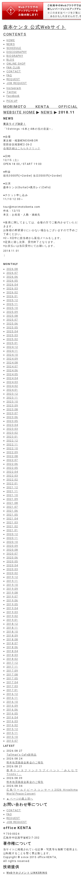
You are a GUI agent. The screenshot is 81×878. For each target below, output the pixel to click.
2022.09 (12, 452)
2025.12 (12, 300)
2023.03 (12, 428)
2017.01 (12, 690)
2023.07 (12, 413)
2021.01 (12, 530)
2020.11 (12, 538)
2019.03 (12, 612)
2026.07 (12, 272)
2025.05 (12, 327)
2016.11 (12, 697)
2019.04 (12, 608)
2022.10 (12, 448)
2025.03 (12, 335)
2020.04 (12, 565)
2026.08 (12, 269)
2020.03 (12, 569)
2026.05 (12, 280)
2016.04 (12, 717)
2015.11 (12, 733)
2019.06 (12, 600)
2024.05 (12, 374)
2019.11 (12, 581)
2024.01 (12, 389)
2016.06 (12, 709)
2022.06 (12, 464)
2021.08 (12, 503)
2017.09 (12, 670)
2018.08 (12, 639)
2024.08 (12, 362)
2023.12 (12, 393)
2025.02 (12, 339)
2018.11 (12, 627)
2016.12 (12, 694)
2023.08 (12, 409)
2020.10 (12, 542)
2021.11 (12, 491)
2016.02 (12, 725)
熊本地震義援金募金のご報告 (25, 762)
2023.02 (12, 432)
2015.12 (12, 729)
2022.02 (12, 479)
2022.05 (12, 467)
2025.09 (12, 311)
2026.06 (12, 276)
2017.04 (12, 682)
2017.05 (12, 678)
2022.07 (12, 460)
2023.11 (12, 397)
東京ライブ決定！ (14, 123)
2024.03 (12, 382)
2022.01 (12, 483)
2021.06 (12, 510)
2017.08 (12, 674)
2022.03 (12, 475)
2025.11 (12, 304)
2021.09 (12, 499)
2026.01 (12, 296)
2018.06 (12, 647)
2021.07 (12, 506)
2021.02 (12, 526)
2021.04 (12, 518)
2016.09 (12, 705)
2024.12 (12, 347)
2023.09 (12, 405)
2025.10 (12, 308)
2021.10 (12, 495)
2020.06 (12, 557)
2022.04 (12, 471)
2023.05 (12, 421)
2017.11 (12, 666)
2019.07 (12, 596)
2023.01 (12, 436)
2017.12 (12, 662)
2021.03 (12, 522)
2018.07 (12, 643)
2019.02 (12, 616)
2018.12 (12, 623)
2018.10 (12, 631)
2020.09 (12, 545)
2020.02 (12, 573)
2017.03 (12, 686)
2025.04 (12, 331)
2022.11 (12, 444)
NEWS (47, 112)
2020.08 (12, 549)
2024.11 (12, 350)
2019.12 (12, 577)
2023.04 (12, 425)
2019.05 (12, 604)
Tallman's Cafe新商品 (21, 754)
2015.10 (12, 736)
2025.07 (12, 319)
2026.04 (12, 284)
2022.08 (12, 456)
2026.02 (12, 292)
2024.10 (12, 354)
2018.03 (12, 655)
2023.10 (12, 401)
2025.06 (12, 323)
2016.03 (12, 721)
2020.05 (12, 561)
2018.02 (12, 659)
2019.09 (12, 588)
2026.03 (12, 288)
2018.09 (12, 635)
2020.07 (12, 553)
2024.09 (12, 358)
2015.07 (12, 740)
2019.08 (12, 592)
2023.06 (12, 417)
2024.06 (12, 370)
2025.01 (12, 343)
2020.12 (12, 534)
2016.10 (12, 701)
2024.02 (12, 386)
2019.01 (12, 620)
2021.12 (12, 487)
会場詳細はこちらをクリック (21, 148)
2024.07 (12, 366)
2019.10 (12, 584)
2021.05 (12, 514)
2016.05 (12, 713)
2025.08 (12, 315)
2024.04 (12, 378)
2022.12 (12, 440)
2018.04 (12, 651)
